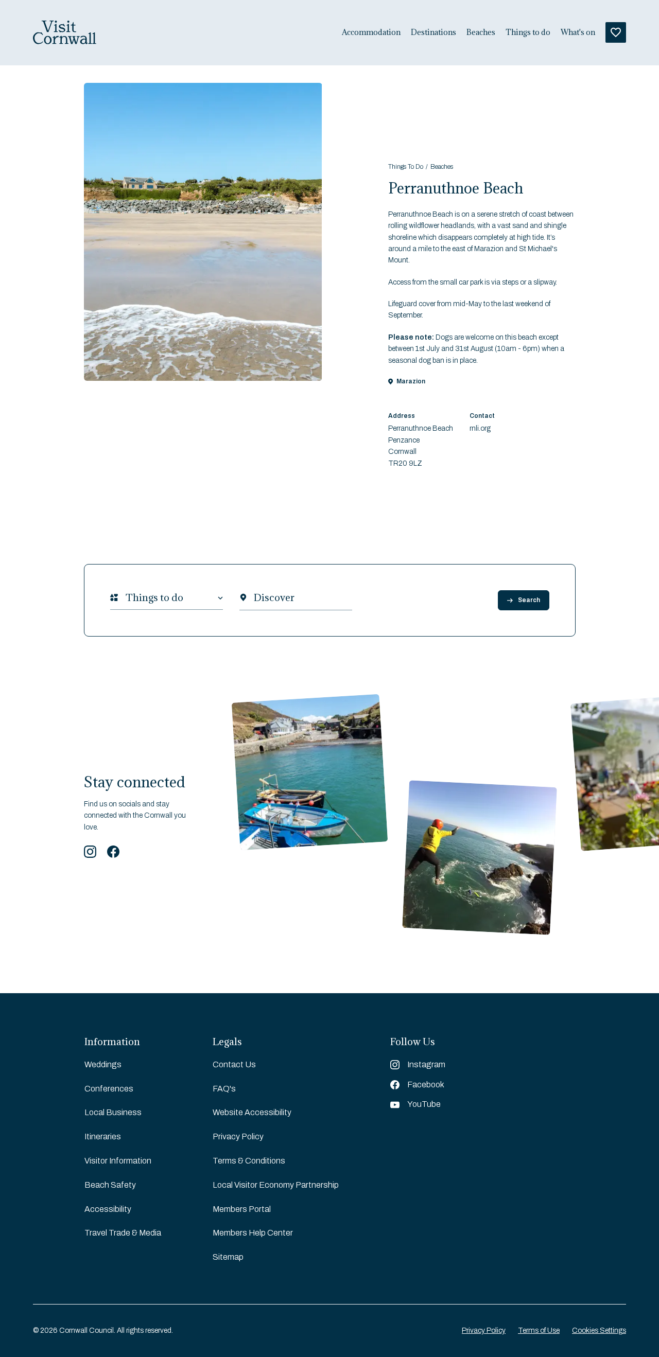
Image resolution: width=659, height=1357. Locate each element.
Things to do (528, 32)
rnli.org (480, 428)
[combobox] (126, 598)
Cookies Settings (599, 1330)
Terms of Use (539, 1330)
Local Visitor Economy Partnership (276, 1184)
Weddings (103, 1064)
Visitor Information (117, 1160)
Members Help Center (253, 1232)
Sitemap (228, 1257)
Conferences (108, 1088)
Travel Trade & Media (122, 1232)
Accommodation (371, 32)
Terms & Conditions (249, 1160)
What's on (578, 32)
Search (529, 600)
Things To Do (405, 166)
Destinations (433, 32)
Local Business (113, 1112)
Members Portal (242, 1209)
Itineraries (102, 1136)
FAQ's (224, 1088)
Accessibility (107, 1209)
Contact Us (234, 1064)
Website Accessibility (252, 1112)
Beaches (480, 32)
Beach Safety (110, 1184)
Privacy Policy (238, 1136)
